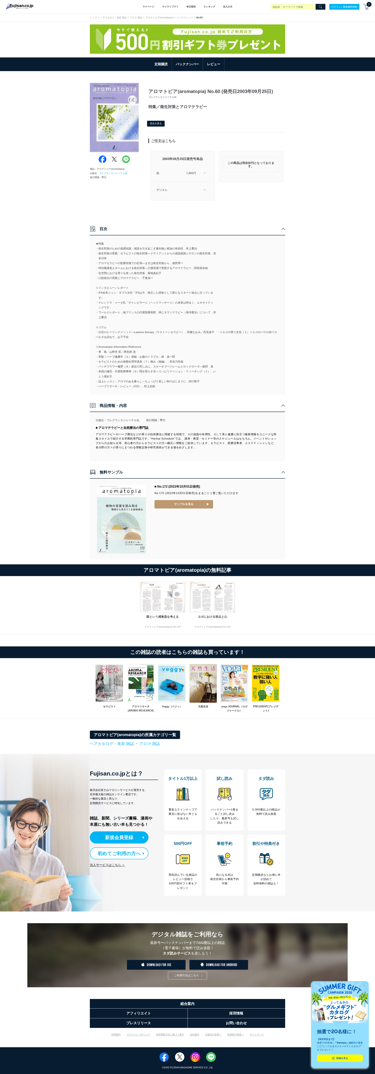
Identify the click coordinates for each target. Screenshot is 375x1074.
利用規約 (116, 1034)
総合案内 (187, 1004)
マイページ (148, 6)
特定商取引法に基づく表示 (170, 1034)
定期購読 (161, 64)
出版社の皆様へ (213, 1034)
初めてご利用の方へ (119, 853)
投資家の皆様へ (235, 1034)
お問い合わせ (236, 1023)
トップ (93, 17)
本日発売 (191, 6)
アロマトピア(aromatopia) (159, 17)
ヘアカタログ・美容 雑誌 (113, 17)
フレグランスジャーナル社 (113, 173)
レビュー (213, 64)
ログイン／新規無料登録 (344, 6)
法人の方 (227, 6)
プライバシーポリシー (138, 1034)
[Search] (320, 7)
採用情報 (236, 1013)
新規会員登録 (119, 837)
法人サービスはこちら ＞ (107, 865)
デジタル (161, 189)
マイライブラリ (170, 6)
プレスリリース (138, 1023)
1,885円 (191, 173)
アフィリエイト (138, 1013)
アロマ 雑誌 (136, 17)
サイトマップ (257, 1034)
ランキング (209, 6)
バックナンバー (185, 17)
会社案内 (194, 1034)
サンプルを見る (183, 504)
